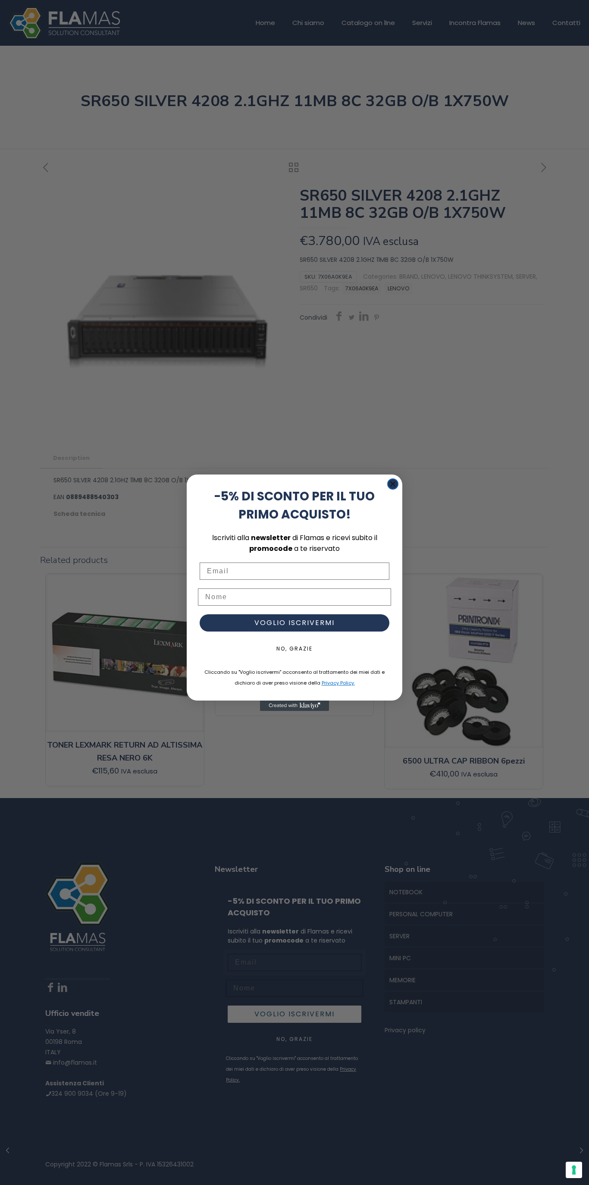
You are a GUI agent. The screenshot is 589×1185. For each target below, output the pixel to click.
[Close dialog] (393, 484)
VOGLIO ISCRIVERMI (294, 623)
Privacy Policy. (338, 682)
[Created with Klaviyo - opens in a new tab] (294, 706)
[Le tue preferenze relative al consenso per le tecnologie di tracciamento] (574, 1170)
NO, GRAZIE (294, 648)
